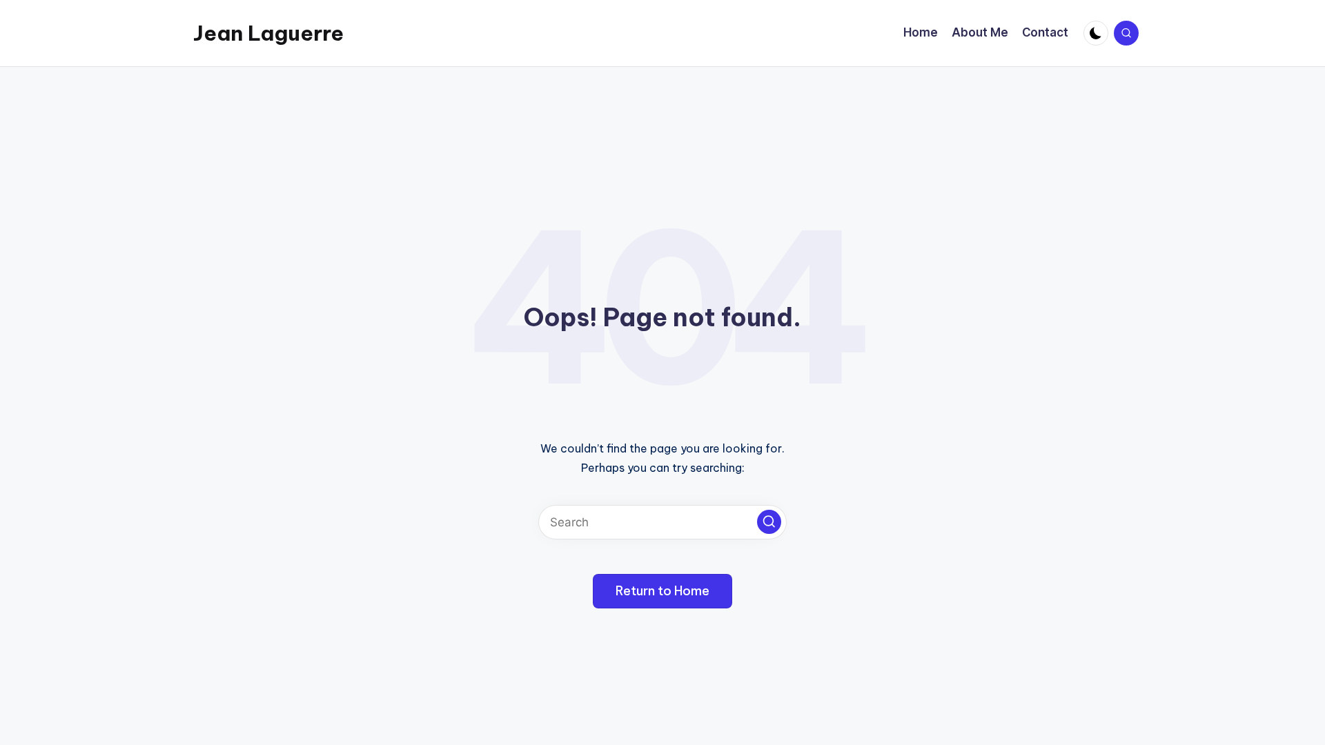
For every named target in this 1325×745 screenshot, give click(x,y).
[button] (769, 522)
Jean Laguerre (268, 33)
